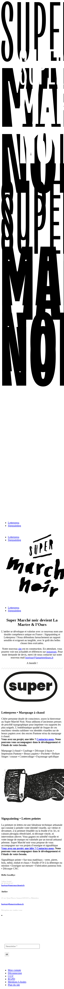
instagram (51, 651)
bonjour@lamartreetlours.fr (39, 657)
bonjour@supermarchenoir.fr (13, 885)
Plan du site (14, 984)
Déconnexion (15, 973)
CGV (11, 976)
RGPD (11, 979)
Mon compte (14, 970)
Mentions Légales (17, 982)
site (20, 648)
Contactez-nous (45, 739)
